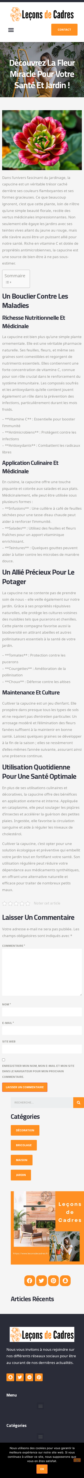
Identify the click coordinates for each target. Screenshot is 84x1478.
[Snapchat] (65, 1280)
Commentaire (13, 945)
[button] (11, 29)
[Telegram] (29, 1377)
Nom (6, 1004)
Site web (9, 1041)
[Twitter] (41, 1280)
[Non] (77, 1460)
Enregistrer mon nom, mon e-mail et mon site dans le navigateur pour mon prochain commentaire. (38, 1071)
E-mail (8, 1023)
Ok (42, 1469)
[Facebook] (29, 1280)
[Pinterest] (53, 1280)
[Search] (78, 1102)
